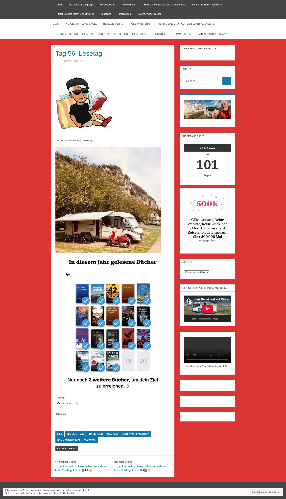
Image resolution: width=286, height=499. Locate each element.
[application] (207, 309)
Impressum (125, 13)
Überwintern (129, 4)
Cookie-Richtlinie (67, 493)
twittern (90, 440)
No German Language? (81, 4)
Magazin (112, 434)
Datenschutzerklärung (149, 13)
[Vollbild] (226, 318)
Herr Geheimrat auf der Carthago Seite (165, 4)
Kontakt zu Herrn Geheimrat (207, 4)
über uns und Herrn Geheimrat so (76, 13)
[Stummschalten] (221, 318)
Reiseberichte (107, 4)
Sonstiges (105, 13)
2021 (60, 434)
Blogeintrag (75, 434)
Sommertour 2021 (68, 440)
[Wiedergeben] (188, 318)
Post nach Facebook (135, 434)
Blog (60, 4)
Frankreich (95, 434)
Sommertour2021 (66, 448)
